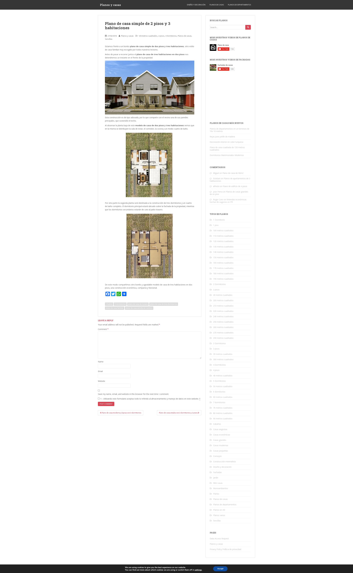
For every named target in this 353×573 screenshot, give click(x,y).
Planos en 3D (219, 510)
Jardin (215, 477)
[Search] (248, 27)
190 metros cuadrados (223, 279)
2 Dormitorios (219, 284)
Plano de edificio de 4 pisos (235, 186)
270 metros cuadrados (223, 332)
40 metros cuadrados (222, 375)
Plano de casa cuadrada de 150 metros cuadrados (227, 148)
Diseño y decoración (196, 5)
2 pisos (161, 36)
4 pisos (216, 370)
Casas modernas (220, 445)
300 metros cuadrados (223, 359)
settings (198, 570)
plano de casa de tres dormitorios (163, 304)
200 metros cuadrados (223, 300)
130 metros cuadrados (223, 246)
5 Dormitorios (219, 381)
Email (100, 371)
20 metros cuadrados (222, 295)
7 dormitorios (219, 402)
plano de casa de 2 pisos (138, 304)
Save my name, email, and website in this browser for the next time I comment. (133, 394)
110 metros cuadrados (223, 236)
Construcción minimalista (224, 461)
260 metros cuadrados (223, 327)
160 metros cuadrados (223, 262)
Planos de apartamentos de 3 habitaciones (230, 179)
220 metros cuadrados (223, 311)
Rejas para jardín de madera (222, 136)
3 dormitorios (120, 304)
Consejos (217, 456)
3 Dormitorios (171, 36)
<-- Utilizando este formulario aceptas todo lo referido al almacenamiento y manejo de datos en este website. (150, 398)
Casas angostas (220, 429)
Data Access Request (219, 538)
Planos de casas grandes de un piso (229, 192)
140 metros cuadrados (223, 252)
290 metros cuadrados (223, 338)
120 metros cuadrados (148, 36)
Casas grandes (219, 440)
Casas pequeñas (220, 450)
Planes (216, 493)
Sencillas (108, 39)
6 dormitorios (219, 391)
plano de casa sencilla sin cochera (139, 308)
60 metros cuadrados (222, 397)
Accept (220, 568)
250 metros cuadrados (223, 322)
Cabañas (217, 424)
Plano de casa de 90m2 (232, 173)
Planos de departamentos (239, 5)
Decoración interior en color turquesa (226, 142)
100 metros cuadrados (223, 230)
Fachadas (217, 472)
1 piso (216, 225)
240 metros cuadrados (223, 316)
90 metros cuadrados (222, 418)
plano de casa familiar (114, 308)
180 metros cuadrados (223, 273)
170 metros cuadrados (223, 268)
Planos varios (219, 515)
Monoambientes (220, 488)
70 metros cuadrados (222, 407)
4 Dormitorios (219, 364)
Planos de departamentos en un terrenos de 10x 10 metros (229, 130)
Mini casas (218, 483)
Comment (103, 329)
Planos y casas (110, 5)
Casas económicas (221, 434)
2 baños (109, 304)
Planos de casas (217, 5)
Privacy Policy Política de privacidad (225, 549)
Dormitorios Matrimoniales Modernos (227, 155)
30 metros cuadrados (222, 354)
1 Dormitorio (219, 219)
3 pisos (216, 348)
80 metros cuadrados (222, 413)
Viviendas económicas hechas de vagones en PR (228, 200)
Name (100, 361)
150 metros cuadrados (223, 257)
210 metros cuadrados (223, 305)
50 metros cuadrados (222, 386)
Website (101, 381)
